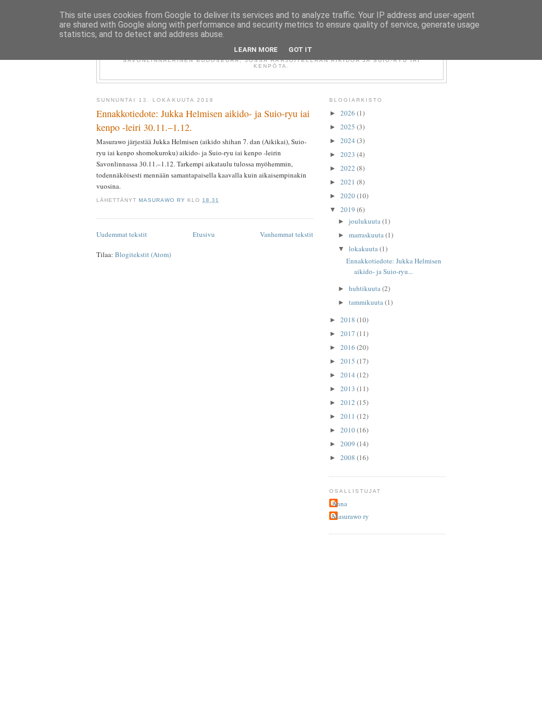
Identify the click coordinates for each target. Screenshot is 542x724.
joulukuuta (365, 221)
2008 (348, 457)
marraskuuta (367, 235)
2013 (348, 388)
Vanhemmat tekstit (286, 234)
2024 (348, 140)
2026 (348, 113)
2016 (348, 347)
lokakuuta (364, 248)
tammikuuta (367, 302)
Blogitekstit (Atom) (143, 254)
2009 (348, 443)
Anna (339, 503)
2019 (348, 209)
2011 (348, 416)
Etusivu (204, 234)
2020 (348, 195)
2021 (348, 182)
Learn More (256, 50)
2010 (348, 430)
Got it (300, 50)
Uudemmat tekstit (121, 234)
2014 (348, 374)
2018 (348, 319)
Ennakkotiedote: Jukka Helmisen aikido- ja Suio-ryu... (393, 266)
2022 (348, 168)
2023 (348, 154)
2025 (348, 126)
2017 (348, 333)
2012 (348, 402)
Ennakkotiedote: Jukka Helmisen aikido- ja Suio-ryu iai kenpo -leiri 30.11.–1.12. (203, 120)
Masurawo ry (350, 516)
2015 (348, 361)
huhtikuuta (365, 288)
